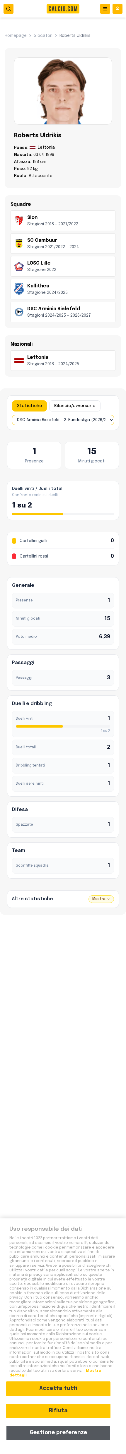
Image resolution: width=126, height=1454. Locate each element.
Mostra (98, 899)
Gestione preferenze (58, 1432)
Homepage (16, 36)
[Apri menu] (105, 9)
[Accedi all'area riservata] (117, 9)
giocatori (43, 36)
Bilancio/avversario (75, 406)
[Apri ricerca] (8, 9)
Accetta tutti (58, 1388)
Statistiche (29, 406)
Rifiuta (58, 1410)
